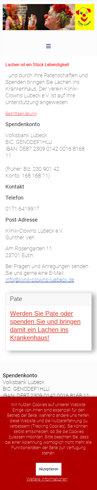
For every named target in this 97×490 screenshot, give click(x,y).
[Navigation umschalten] (48, 46)
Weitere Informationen (47, 479)
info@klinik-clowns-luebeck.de (39, 279)
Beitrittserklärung (21, 113)
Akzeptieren (48, 469)
